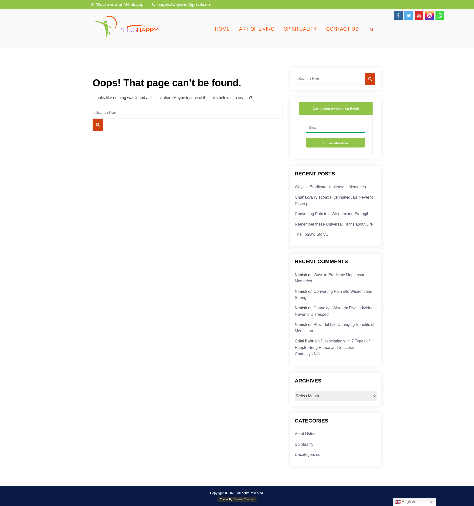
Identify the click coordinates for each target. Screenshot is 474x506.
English (408, 502)
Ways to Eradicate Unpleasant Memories (330, 187)
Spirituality (300, 28)
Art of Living (257, 28)
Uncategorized (307, 454)
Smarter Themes (244, 499)
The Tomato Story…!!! (314, 234)
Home (222, 28)
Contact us (342, 28)
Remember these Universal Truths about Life (334, 224)
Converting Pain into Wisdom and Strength (332, 214)
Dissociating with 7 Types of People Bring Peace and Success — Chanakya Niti (332, 347)
